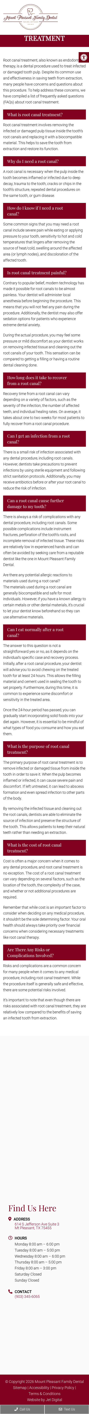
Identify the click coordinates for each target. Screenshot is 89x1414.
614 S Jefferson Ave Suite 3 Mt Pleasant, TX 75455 (37, 1226)
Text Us (69, 1409)
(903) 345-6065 (27, 1296)
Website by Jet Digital (44, 1400)
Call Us (24, 1409)
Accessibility (39, 1388)
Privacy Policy (63, 1388)
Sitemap (20, 1388)
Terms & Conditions (44, 1394)
